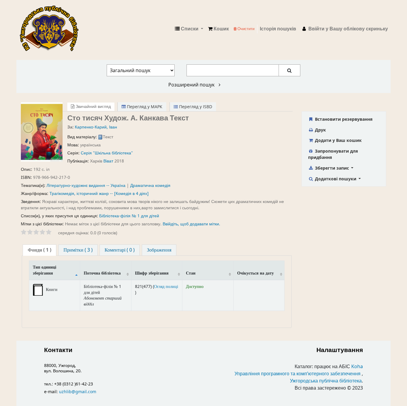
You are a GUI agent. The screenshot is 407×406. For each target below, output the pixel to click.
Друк (320, 130)
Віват (108, 161)
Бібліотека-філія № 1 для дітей (129, 216)
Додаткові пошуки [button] (336, 179)
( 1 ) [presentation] (39, 250)
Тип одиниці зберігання (44, 270)
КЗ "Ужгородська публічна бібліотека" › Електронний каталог (51, 29)
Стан (190, 273)
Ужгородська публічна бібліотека (326, 381)
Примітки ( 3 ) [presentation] (78, 250)
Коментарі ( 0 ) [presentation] (120, 250)
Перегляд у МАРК (144, 106)
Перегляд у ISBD (195, 106)
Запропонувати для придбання (333, 154)
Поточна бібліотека (102, 273)
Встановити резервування (343, 119)
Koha (357, 366)
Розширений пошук (192, 84)
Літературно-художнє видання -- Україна (85, 185)
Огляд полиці (166, 286)
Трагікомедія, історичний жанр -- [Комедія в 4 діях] (99, 193)
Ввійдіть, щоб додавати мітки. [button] (191, 224)
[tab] (39, 250)
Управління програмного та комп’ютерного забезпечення (297, 373)
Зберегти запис (332, 168)
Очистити (245, 29)
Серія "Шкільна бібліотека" (107, 153)
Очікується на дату (255, 273)
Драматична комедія (150, 185)
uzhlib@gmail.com (77, 392)
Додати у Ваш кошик (338, 140)
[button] (218, 29)
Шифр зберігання (152, 273)
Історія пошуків (278, 28)
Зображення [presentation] (159, 250)
